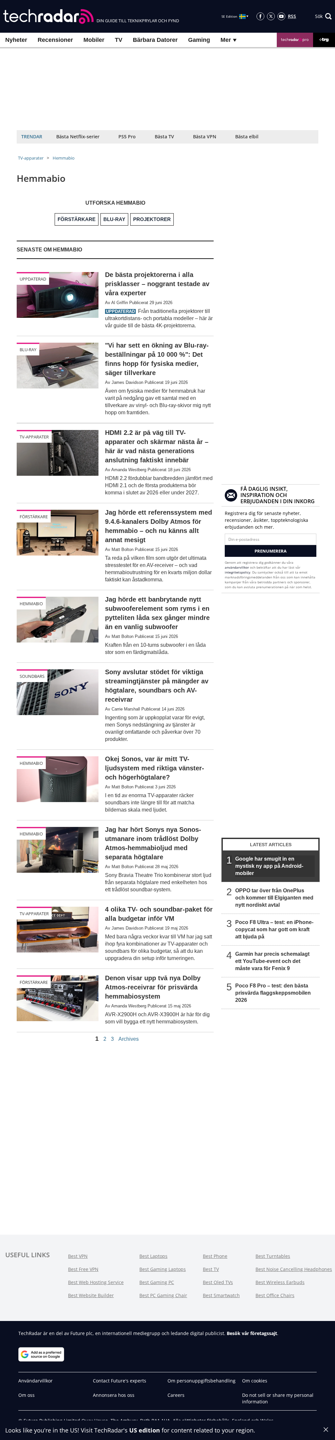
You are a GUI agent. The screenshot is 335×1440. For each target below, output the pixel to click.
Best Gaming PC (156, 1282)
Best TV (211, 1269)
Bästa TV (164, 136)
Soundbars (32, 676)
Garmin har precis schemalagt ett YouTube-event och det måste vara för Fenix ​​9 (272, 961)
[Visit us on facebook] (260, 16)
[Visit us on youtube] (281, 16)
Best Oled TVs (218, 1282)
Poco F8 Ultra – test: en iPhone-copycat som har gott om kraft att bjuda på (274, 929)
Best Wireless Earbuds (280, 1282)
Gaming (199, 40)
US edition (144, 1430)
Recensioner (55, 40)
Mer (226, 40)
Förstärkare (34, 517)
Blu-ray (28, 349)
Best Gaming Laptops (162, 1269)
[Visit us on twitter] (271, 16)
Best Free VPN (83, 1269)
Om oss (26, 1395)
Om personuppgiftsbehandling (202, 1381)
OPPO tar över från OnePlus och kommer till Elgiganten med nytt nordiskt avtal (274, 898)
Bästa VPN (204, 136)
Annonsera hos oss (113, 1395)
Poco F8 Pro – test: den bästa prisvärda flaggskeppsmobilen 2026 (273, 993)
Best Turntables (273, 1256)
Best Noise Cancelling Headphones (294, 1269)
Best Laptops (153, 1256)
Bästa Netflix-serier (77, 136)
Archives (128, 1039)
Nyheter (16, 40)
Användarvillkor (35, 1381)
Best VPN (78, 1256)
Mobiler (93, 40)
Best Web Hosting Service (96, 1282)
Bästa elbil (246, 136)
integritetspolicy (237, 572)
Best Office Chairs (275, 1295)
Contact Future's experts (119, 1381)
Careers (176, 1395)
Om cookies (254, 1381)
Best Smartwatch (221, 1295)
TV (118, 40)
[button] (323, 16)
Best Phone (215, 1256)
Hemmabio (64, 158)
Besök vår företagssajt (252, 1333)
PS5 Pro (127, 136)
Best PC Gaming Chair (163, 1295)
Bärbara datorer (155, 40)
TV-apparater (31, 158)
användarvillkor (237, 567)
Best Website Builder (91, 1295)
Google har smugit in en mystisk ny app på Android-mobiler (269, 866)
